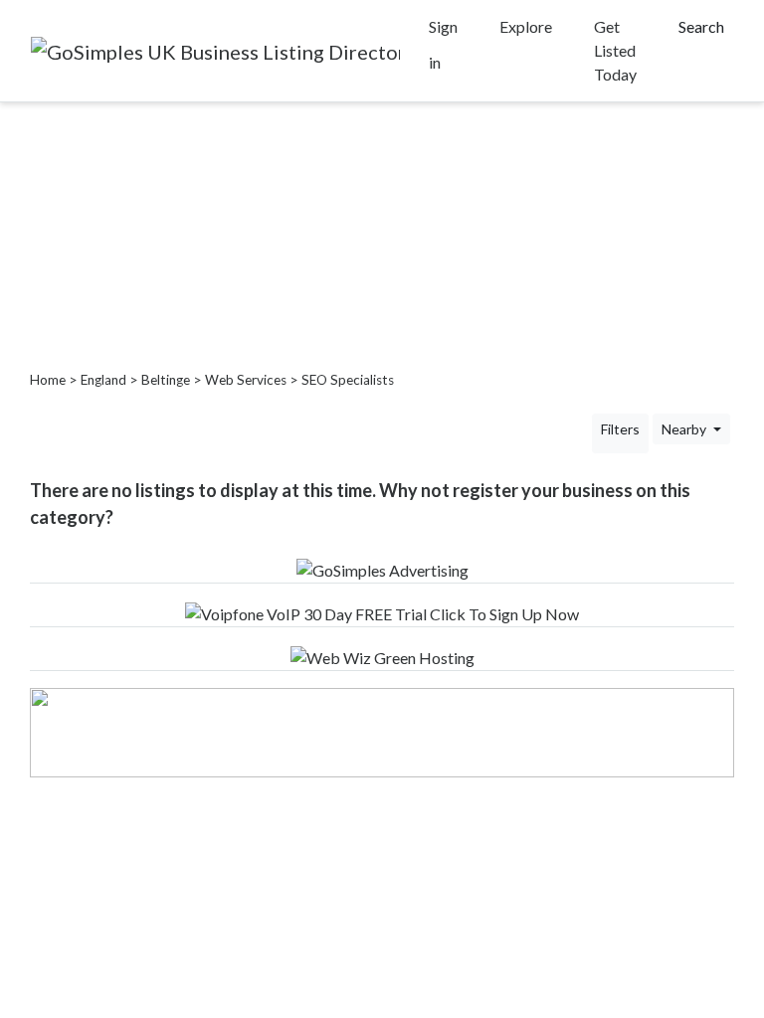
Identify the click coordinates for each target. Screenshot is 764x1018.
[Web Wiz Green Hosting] (382, 655)
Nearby (685, 429)
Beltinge (165, 380)
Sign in (443, 44)
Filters (620, 429)
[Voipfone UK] (382, 611)
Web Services (245, 380)
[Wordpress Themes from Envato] (382, 730)
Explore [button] (525, 26)
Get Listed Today (615, 50)
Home (48, 380)
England (103, 380)
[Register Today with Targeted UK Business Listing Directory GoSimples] (382, 568)
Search (701, 26)
